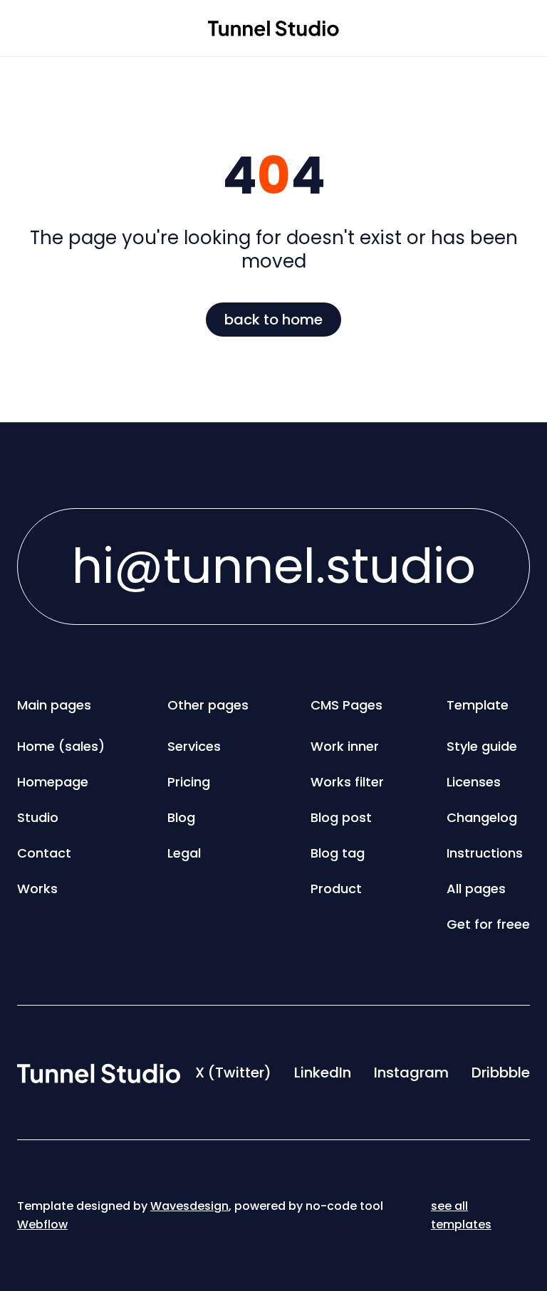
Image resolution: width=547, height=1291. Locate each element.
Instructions (485, 853)
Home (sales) (61, 746)
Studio (37, 817)
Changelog (482, 817)
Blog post (341, 817)
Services (194, 746)
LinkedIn (322, 1072)
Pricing (188, 782)
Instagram (411, 1072)
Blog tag (338, 853)
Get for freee (488, 924)
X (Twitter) (233, 1072)
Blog (181, 817)
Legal (184, 853)
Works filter (347, 782)
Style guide (482, 746)
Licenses (474, 782)
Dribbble (501, 1072)
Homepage (52, 782)
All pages (476, 888)
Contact (44, 853)
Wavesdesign (189, 1206)
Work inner (345, 746)
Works (37, 888)
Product (336, 888)
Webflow (42, 1224)
